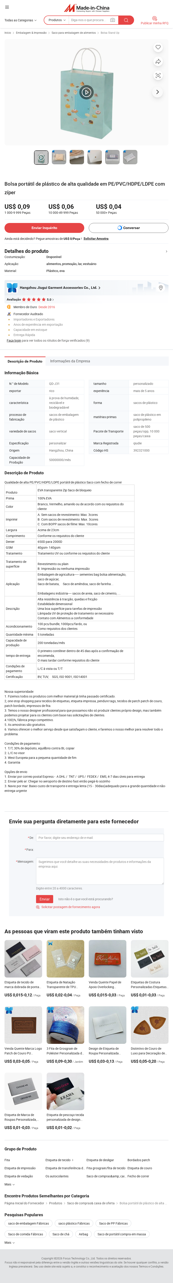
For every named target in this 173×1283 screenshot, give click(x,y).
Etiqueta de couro (139, 1168)
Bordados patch (138, 1160)
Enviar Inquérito (44, 228)
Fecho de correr (138, 1176)
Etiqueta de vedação (19, 1176)
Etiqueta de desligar (100, 1160)
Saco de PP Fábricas (113, 1223)
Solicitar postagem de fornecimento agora (68, 907)
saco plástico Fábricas (74, 1223)
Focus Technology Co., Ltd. (79, 1258)
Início (8, 32)
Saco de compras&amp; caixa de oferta (106, 1176)
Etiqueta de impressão (20, 1168)
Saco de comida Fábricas (25, 1234)
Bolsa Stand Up (110, 32)
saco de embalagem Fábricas (28, 1223)
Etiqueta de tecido (58, 1160)
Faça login (14, 340)
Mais (8, 1242)
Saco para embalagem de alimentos (74, 32)
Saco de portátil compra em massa (122, 1234)
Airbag (83, 1234)
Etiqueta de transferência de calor (66, 1168)
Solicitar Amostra (96, 238)
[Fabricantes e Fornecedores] (86, 7)
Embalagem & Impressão (31, 32)
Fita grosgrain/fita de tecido (105, 1168)
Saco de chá (60, 1234)
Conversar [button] (131, 228)
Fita (7, 1160)
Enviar (45, 899)
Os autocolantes (57, 1176)
